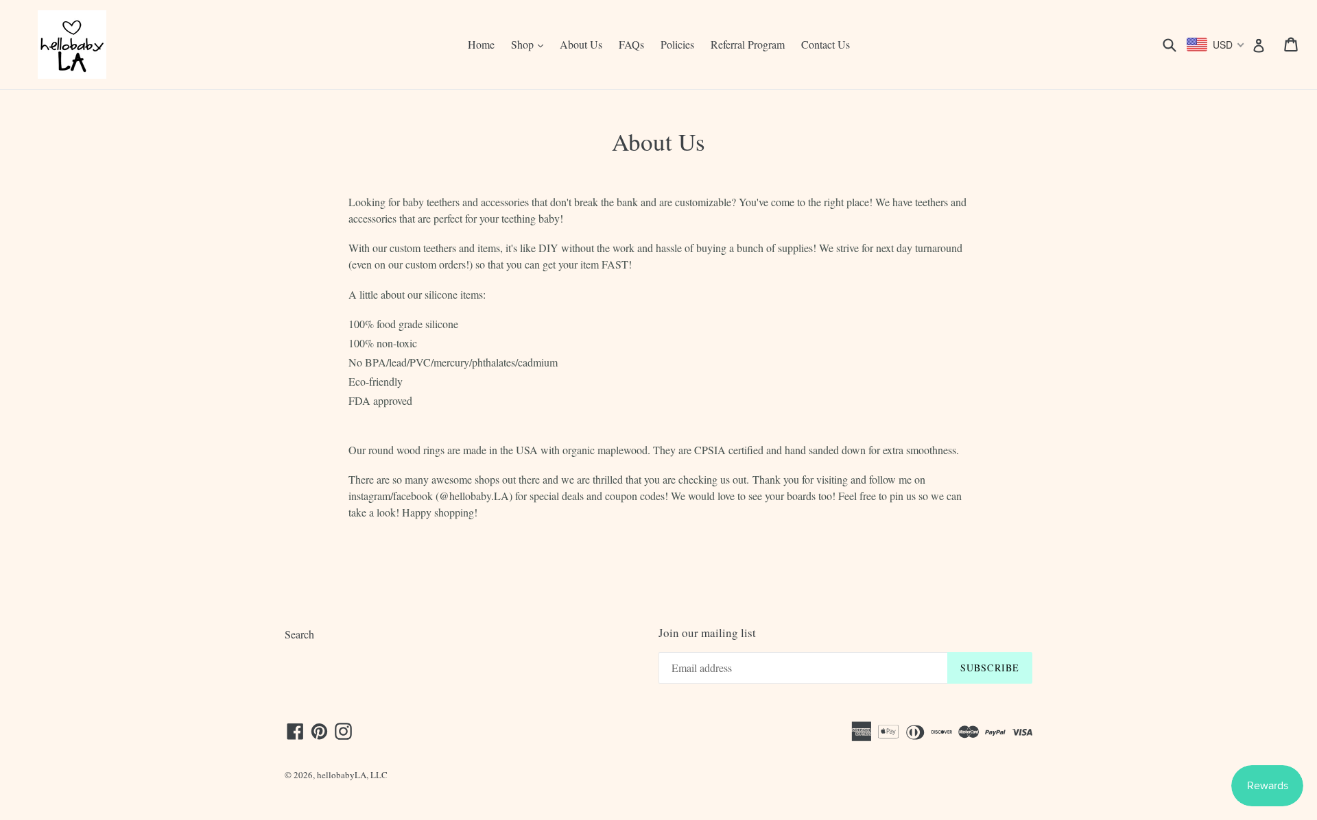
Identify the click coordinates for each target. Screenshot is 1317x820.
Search (299, 634)
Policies (677, 44)
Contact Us (825, 44)
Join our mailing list (707, 633)
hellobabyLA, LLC (352, 775)
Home (481, 44)
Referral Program (748, 44)
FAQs (631, 44)
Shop (530, 43)
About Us (581, 44)
